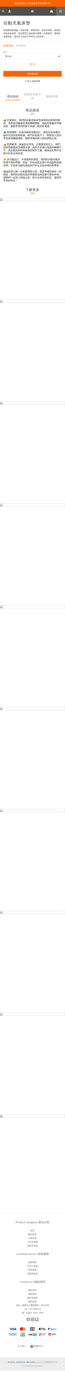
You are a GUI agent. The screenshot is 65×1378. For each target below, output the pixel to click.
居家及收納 (32, 1245)
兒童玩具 (32, 1238)
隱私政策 (32, 1301)
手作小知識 (32, 1266)
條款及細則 (32, 1297)
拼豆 (32, 1230)
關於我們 (32, 1290)
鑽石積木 (32, 1234)
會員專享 (32, 1262)
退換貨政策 (32, 1273)
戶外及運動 (32, 1242)
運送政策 (32, 1269)
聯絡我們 (32, 1294)
